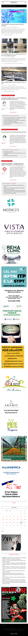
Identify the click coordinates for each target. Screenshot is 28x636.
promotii (9, 34)
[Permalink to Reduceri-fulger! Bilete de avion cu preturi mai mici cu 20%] (14, 74)
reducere (10, 91)
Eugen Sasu (3, 143)
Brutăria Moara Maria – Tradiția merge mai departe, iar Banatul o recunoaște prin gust (12, 164)
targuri (12, 34)
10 (3, 519)
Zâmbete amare (11, 95)
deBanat (14, 2)
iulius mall (5, 34)
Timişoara (20, 63)
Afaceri (10, 85)
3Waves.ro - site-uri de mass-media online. (16, 630)
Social (10, 27)
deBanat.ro (3, 173)
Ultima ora (6, 95)
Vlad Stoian (12, 56)
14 (17, 519)
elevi (13, 63)
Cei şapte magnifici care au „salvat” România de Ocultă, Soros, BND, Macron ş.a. (13, 98)
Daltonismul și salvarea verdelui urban (10, 155)
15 (21, 519)
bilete (5, 91)
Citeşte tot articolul (13, 112)
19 (10, 522)
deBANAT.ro (14, 633)
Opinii (3, 95)
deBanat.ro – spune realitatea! (9, 628)
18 (6, 522)
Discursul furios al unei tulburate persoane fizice (13, 132)
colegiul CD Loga (9, 63)
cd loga (5, 63)
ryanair (13, 91)
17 (3, 522)
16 (24, 519)
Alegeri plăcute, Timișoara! (8, 151)
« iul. (2, 531)
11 (6, 519)
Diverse (8, 27)
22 (21, 522)
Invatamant (8, 56)
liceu (15, 63)
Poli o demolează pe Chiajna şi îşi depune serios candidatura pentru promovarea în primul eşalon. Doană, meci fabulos (13, 574)
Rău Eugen (4, 557)
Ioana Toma (14, 85)
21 (17, 522)
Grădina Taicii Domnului (6, 129)
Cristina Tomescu (15, 27)
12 (10, 519)
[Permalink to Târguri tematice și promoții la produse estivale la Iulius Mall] (14, 16)
